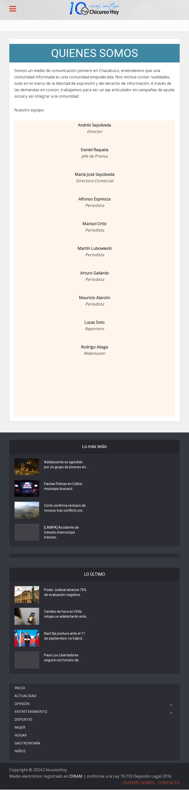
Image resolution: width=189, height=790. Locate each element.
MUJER (20, 727)
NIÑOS (20, 751)
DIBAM (75, 776)
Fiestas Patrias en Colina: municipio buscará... (63, 486)
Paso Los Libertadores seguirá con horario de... (62, 657)
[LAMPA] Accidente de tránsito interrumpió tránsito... (61, 532)
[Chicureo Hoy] (94, 9)
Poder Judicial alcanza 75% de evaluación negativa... (65, 592)
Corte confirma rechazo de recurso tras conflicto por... (65, 507)
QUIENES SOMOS (139, 782)
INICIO (20, 687)
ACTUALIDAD (25, 695)
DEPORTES (23, 719)
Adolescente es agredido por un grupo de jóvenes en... (66, 464)
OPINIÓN (22, 703)
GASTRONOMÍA (27, 743)
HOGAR (21, 735)
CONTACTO (169, 782)
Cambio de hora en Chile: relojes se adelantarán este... (66, 614)
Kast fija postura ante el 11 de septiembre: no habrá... (64, 635)
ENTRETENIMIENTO (31, 711)
